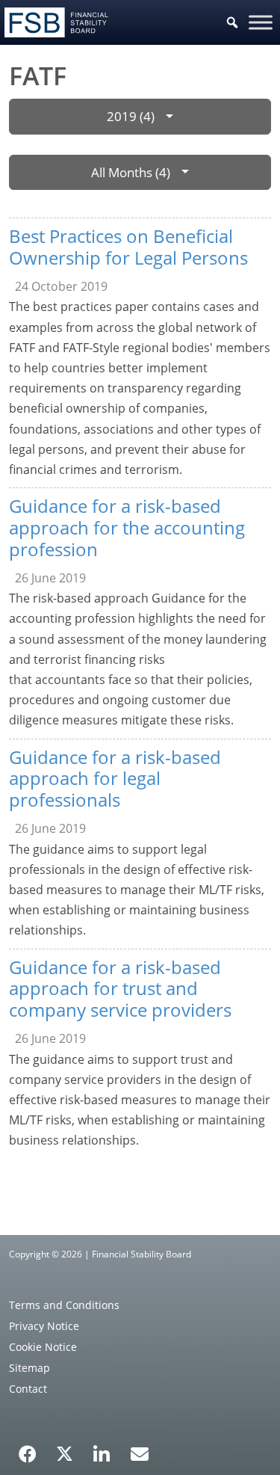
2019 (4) (131, 116)
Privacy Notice (44, 1326)
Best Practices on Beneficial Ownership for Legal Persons (128, 247)
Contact (28, 1389)
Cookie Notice (43, 1347)
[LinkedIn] (102, 1448)
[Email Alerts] (139, 1452)
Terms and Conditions (64, 1305)
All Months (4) (130, 172)
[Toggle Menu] (261, 22)
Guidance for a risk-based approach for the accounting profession (127, 527)
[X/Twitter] (64, 1452)
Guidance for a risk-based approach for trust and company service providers (120, 989)
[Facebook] (27, 1448)
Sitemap (29, 1368)
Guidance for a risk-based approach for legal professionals (115, 779)
